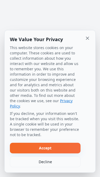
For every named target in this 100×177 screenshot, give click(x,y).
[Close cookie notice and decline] (87, 38)
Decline (45, 161)
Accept (45, 147)
